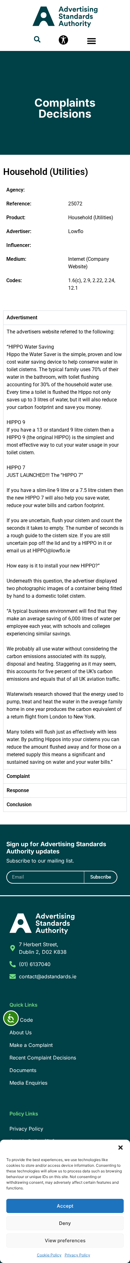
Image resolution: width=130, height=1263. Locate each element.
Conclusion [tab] (19, 805)
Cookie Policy (49, 1255)
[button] (120, 1147)
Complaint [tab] (18, 776)
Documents (22, 1070)
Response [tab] (18, 790)
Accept (65, 1206)
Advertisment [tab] (22, 318)
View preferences (65, 1240)
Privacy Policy (77, 1255)
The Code (21, 1020)
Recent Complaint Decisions (42, 1057)
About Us (20, 1032)
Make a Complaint (31, 1045)
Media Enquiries (28, 1083)
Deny (65, 1223)
